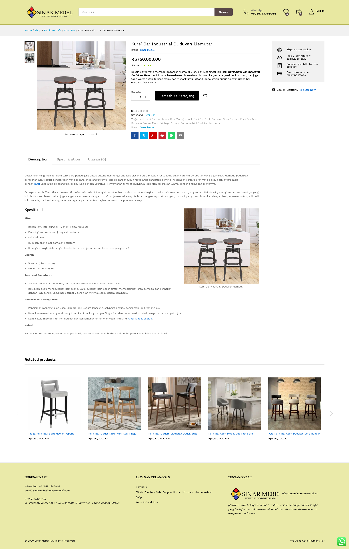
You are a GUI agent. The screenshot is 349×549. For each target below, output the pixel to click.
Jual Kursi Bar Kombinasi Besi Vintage (162, 119)
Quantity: (136, 92)
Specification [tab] (68, 159)
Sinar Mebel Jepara (140, 318)
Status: (135, 65)
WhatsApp (257, 10)
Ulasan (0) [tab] (97, 159)
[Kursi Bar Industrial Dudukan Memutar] (135, 135)
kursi (37, 183)
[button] (46, 428)
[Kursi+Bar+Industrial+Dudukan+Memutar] (144, 135)
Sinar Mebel (147, 49)
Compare (141, 486)
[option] (55, 411)
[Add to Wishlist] (205, 96)
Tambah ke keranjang (177, 96)
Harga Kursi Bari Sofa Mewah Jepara (51, 433)
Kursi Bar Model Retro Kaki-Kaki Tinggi (112, 433)
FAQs (139, 497)
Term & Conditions (147, 502)
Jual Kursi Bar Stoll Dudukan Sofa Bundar (212, 119)
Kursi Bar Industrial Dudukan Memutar (197, 123)
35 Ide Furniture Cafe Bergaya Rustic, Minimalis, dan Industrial (174, 492)
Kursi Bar (149, 114)
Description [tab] (38, 159)
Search (223, 12)
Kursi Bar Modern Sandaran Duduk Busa (172, 433)
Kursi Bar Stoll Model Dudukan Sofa (230, 433)
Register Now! (307, 89)
